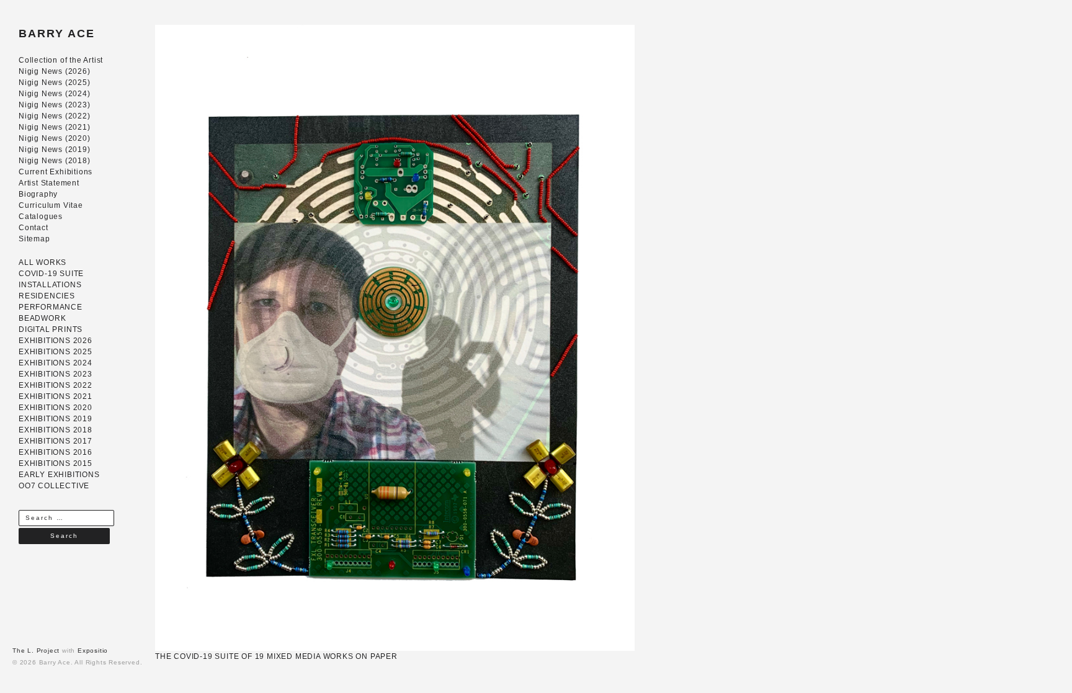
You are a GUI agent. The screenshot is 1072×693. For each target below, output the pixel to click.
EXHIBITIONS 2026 (55, 340)
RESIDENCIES (47, 296)
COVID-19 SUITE (51, 273)
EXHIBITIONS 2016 (55, 452)
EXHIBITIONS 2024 (55, 363)
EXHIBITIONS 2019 (55, 418)
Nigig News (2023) (55, 105)
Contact (33, 227)
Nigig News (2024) (55, 93)
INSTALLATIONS (50, 284)
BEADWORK (42, 318)
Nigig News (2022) (55, 116)
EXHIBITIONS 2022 (55, 385)
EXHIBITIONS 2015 (55, 463)
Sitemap (34, 239)
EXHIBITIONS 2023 (55, 374)
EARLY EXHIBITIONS (59, 474)
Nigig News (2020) (55, 138)
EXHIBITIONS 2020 (55, 407)
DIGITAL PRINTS (51, 329)
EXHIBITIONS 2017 (55, 441)
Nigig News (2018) (55, 160)
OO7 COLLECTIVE (54, 485)
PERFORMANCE (51, 307)
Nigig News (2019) (55, 149)
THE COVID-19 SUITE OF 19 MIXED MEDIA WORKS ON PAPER (276, 656)
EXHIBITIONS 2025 (55, 351)
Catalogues (41, 216)
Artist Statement (49, 183)
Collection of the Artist (61, 60)
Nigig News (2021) (55, 127)
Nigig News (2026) (55, 71)
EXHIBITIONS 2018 (55, 430)
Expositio (93, 650)
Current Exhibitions (55, 172)
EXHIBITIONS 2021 (55, 396)
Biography (38, 194)
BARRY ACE (57, 33)
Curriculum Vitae (51, 205)
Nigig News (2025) (55, 82)
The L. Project (36, 650)
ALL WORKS (42, 262)
